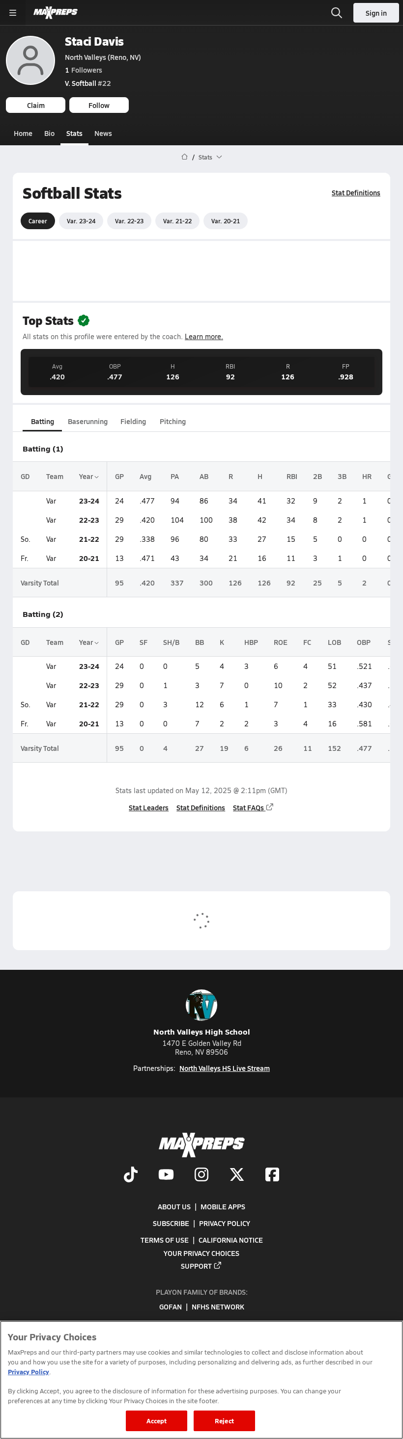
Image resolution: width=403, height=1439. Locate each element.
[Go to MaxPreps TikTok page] (131, 1175)
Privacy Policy (224, 1223)
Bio (49, 133)
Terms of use (165, 1240)
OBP (364, 642)
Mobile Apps (223, 1206)
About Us (174, 1206)
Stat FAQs (248, 807)
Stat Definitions (356, 192)
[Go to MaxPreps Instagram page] (201, 1175)
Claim (36, 105)
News (103, 133)
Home (23, 133)
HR (367, 476)
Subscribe (171, 1223)
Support (196, 1266)
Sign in (376, 13)
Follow (99, 105)
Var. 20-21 (225, 221)
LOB (334, 642)
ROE (281, 642)
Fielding (133, 421)
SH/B (171, 642)
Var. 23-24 (81, 221)
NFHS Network (218, 1306)
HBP (251, 642)
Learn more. (204, 336)
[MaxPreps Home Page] (184, 157)
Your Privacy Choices (201, 1253)
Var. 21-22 (177, 221)
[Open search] (336, 13)
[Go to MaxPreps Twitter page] (237, 1175)
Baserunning (88, 421)
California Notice (231, 1240)
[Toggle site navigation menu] (13, 13)
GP (119, 476)
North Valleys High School (201, 1031)
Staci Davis (94, 41)
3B (342, 476)
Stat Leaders (149, 807)
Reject (224, 1420)
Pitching (173, 421)
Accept (156, 1420)
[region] (201, 1380)
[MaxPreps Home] (55, 12)
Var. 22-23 (129, 221)
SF (143, 642)
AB (204, 476)
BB (199, 642)
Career (38, 221)
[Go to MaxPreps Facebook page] (272, 1175)
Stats (74, 133)
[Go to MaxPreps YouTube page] (166, 1175)
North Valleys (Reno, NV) (103, 57)
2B (317, 476)
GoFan (170, 1306)
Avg (145, 476)
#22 (88, 83)
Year (86, 476)
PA (175, 476)
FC (307, 642)
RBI (292, 476)
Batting (42, 421)
